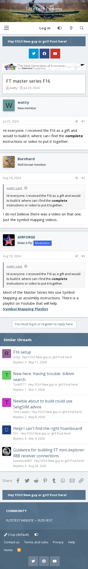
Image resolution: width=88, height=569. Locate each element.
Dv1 (16, 433)
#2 (83, 178)
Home (8, 550)
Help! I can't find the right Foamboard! (47, 428)
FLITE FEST (45, 520)
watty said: (14, 188)
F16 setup (22, 352)
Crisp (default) (18, 534)
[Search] (82, 28)
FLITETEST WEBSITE (20, 520)
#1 (83, 121)
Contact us (12, 542)
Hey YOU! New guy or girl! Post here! (47, 357)
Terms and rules (36, 542)
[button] (6, 28)
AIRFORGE (26, 236)
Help (71, 542)
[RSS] (19, 550)
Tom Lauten (21, 412)
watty (14, 88)
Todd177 (19, 384)
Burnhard (26, 158)
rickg (16, 357)
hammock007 (22, 461)
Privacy (58, 542)
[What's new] (71, 28)
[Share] (77, 121)
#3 (83, 256)
